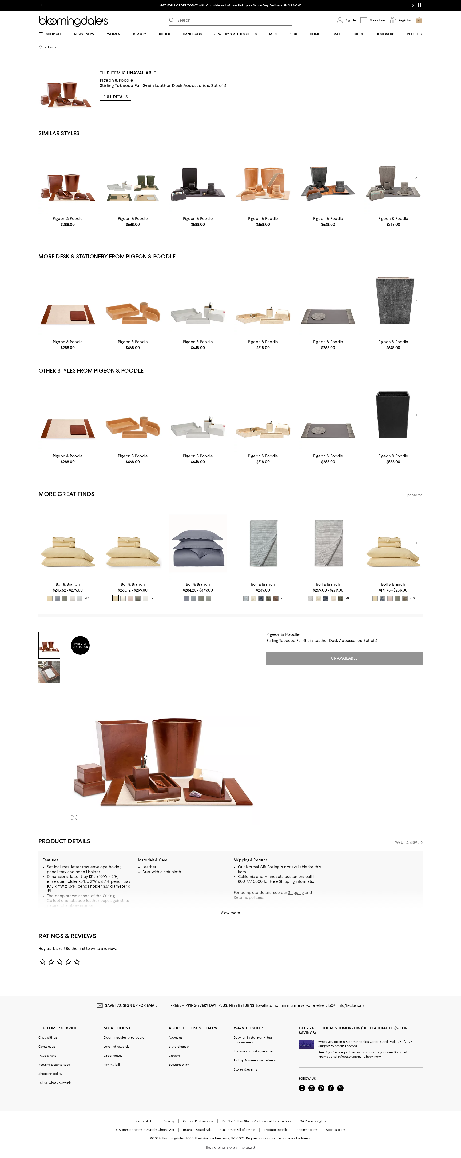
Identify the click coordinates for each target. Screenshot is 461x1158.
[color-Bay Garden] (382, 598)
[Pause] (419, 5)
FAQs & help (47, 1055)
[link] (67, 221)
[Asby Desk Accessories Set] (198, 300)
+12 (87, 598)
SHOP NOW (292, 5)
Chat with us (47, 1037)
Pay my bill (112, 1065)
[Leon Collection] (263, 177)
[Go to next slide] (413, 5)
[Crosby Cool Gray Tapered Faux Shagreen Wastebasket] (393, 300)
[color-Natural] (333, 598)
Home (52, 47)
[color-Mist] (145, 598)
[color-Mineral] (186, 598)
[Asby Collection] (133, 177)
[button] (149, 728)
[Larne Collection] (198, 177)
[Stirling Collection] (67, 177)
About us (175, 1037)
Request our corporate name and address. (278, 1138)
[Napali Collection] (393, 177)
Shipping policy (50, 1074)
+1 (282, 598)
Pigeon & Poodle (116, 80)
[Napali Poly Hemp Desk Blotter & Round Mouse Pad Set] (328, 300)
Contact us (46, 1046)
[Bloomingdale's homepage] (40, 47)
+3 (347, 598)
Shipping (296, 893)
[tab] (49, 645)
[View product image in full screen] (74, 817)
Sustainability (179, 1065)
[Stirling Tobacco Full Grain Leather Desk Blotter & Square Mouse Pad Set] (67, 300)
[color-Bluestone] (193, 598)
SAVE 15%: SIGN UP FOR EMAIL (131, 1005)
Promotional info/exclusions (339, 1057)
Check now (372, 1057)
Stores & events (245, 1069)
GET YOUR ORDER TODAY (179, 5)
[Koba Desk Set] (263, 300)
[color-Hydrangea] (57, 598)
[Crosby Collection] (328, 177)
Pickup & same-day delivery (255, 1060)
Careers (175, 1055)
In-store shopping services (254, 1051)
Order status (113, 1055)
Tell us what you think (54, 1083)
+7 (151, 598)
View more (230, 913)
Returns (241, 897)
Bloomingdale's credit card (124, 1037)
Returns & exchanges (54, 1065)
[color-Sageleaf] (208, 598)
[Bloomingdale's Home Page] (73, 21)
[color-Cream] (123, 598)
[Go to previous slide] (41, 5)
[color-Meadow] (64, 598)
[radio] (49, 598)
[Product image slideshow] (163, 728)
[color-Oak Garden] (405, 598)
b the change (179, 1046)
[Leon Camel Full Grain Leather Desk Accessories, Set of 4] (133, 300)
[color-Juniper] (138, 598)
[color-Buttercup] (50, 598)
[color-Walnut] (276, 598)
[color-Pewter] (72, 598)
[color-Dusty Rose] (130, 598)
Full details (115, 96)
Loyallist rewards (116, 1046)
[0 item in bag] (419, 20)
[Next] (416, 177)
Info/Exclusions (350, 1005)
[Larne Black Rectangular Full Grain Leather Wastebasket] (393, 415)
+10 (412, 598)
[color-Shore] (79, 598)
